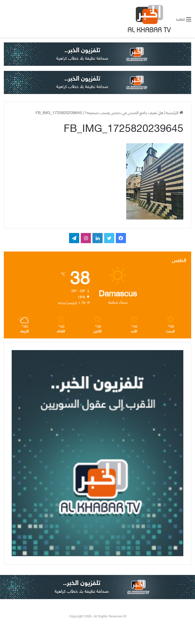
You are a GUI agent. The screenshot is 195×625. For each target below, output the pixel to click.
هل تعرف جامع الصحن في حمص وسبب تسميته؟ (124, 112)
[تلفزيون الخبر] (148, 19)
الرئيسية (173, 112)
